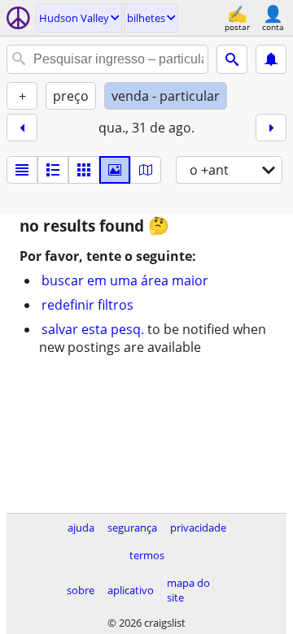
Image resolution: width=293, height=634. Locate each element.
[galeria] (114, 170)
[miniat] (52, 170)
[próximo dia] (271, 127)
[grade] (83, 170)
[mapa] (145, 170)
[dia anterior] (22, 127)
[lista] (22, 170)
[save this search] (271, 59)
